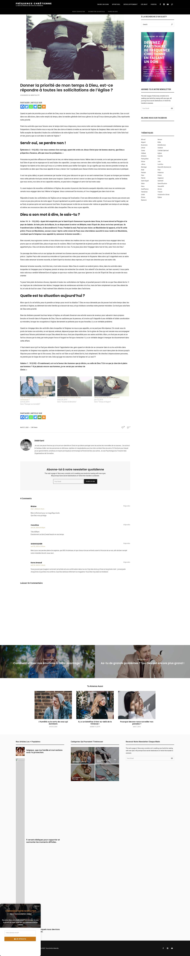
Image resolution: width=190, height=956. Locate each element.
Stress (160, 189)
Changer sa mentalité (29, 95)
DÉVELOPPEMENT (130, 4)
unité (143, 194)
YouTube (168, 4)
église (160, 197)
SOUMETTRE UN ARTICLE (96, 11)
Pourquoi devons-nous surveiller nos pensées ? (136, 722)
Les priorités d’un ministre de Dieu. (69, 397)
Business (144, 145)
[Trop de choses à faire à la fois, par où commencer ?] (37, 386)
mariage (144, 167)
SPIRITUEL (116, 4)
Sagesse (161, 178)
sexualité (161, 186)
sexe (142, 186)
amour (160, 139)
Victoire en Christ (163, 194)
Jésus (143, 164)
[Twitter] (27, 107)
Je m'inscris (21, 939)
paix (159, 170)
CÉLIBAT (144, 4)
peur (142, 175)
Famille (160, 156)
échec (143, 197)
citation (160, 148)
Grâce (143, 161)
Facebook (160, 4)
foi (159, 159)
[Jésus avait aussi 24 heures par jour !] (111, 386)
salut (143, 183)
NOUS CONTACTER (78, 11)
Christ (143, 148)
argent (143, 142)
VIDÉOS (154, 4)
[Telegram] (35, 107)
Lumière (160, 164)
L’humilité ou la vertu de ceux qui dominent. (53, 722)
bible (159, 142)
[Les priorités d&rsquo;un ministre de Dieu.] (74, 386)
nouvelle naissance (164, 167)
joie (159, 161)
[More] (44, 107)
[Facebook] (22, 107)
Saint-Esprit (145, 181)
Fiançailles (145, 159)
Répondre (126, 506)
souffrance (145, 189)
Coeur (143, 150)
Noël (142, 170)
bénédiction (162, 145)
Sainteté (160, 181)
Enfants (143, 156)
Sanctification (162, 183)
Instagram (164, 4)
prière (160, 175)
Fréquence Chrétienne (34, 3)
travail (160, 192)
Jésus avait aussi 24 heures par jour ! (107, 397)
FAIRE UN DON (103, 4)
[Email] (39, 107)
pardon (143, 172)
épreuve (143, 200)
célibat (143, 153)
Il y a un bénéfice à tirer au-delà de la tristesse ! (95, 722)
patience (161, 172)
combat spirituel (163, 150)
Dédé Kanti (39, 440)
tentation (144, 192)
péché (143, 178)
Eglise (160, 153)
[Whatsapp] (31, 107)
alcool (143, 139)
